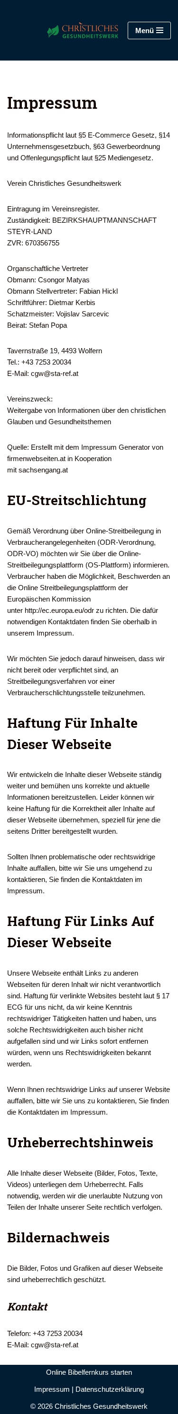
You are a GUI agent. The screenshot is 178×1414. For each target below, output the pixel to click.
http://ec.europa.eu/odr (59, 610)
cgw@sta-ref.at (54, 373)
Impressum (52, 1389)
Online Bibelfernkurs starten (89, 1372)
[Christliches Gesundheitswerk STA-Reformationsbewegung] (70, 30)
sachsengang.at (43, 470)
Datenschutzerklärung (109, 1389)
